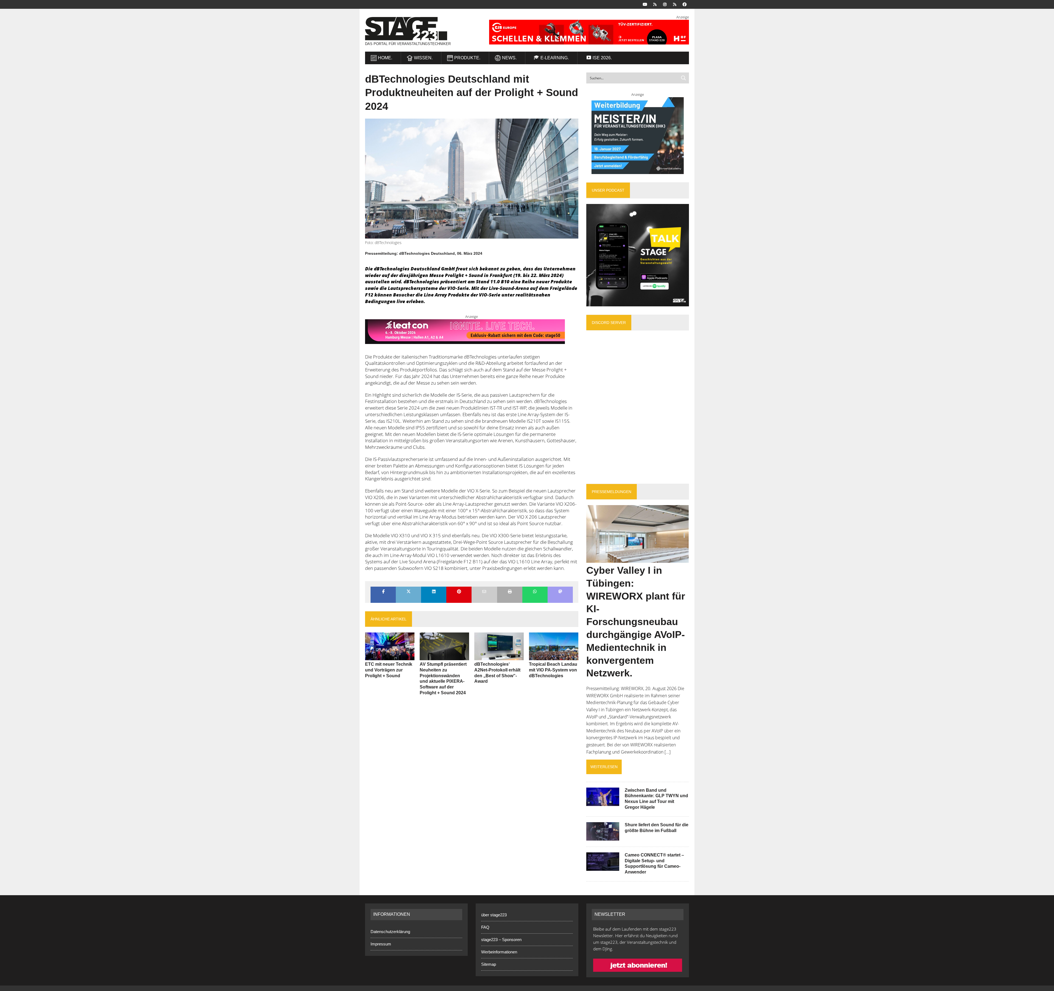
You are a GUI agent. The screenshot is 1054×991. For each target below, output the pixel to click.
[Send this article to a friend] (484, 592)
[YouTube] (645, 4)
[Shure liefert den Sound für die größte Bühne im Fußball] (602, 837)
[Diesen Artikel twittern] (408, 592)
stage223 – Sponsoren (501, 939)
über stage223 (494, 914)
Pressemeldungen (611, 491)
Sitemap (488, 964)
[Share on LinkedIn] (433, 592)
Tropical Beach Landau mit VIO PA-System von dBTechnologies (553, 670)
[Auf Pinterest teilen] (459, 592)
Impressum (381, 944)
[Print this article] (509, 592)
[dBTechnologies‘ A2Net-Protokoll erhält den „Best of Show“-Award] (499, 657)
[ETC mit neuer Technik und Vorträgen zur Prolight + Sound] (389, 657)
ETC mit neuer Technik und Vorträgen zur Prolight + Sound (388, 670)
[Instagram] (664, 4)
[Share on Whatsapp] (535, 592)
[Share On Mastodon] (560, 592)
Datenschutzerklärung (390, 931)
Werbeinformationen (499, 952)
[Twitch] (674, 4)
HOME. (385, 57)
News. (509, 57)
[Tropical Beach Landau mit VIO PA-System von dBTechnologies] (553, 657)
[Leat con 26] (465, 340)
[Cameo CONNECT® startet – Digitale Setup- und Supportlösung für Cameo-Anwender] (602, 867)
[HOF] (582, 32)
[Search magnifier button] (683, 78)
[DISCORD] (655, 4)
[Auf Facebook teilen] (383, 592)
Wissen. (423, 57)
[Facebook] (684, 4)
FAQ (485, 927)
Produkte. (467, 57)
